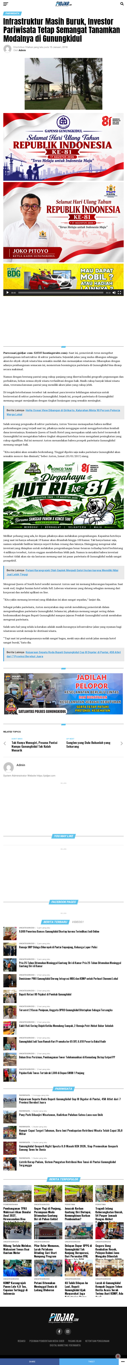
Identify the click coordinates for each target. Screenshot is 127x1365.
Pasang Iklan (74, 1341)
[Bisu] (114, 292)
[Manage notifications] (118, 1356)
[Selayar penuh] (119, 292)
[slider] (60, 292)
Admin (22, 50)
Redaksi (21, 1341)
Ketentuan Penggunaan (97, 1341)
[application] (63, 280)
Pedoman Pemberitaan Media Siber (46, 1341)
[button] (63, 279)
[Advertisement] (63, 319)
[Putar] (7, 292)
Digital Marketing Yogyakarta (65, 1345)
